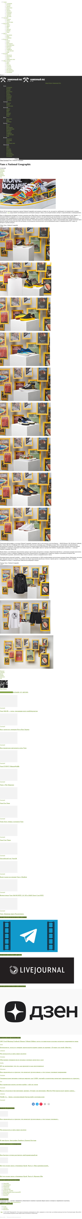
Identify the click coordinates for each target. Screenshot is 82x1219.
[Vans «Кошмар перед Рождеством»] (8, 909)
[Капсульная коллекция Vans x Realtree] (8, 872)
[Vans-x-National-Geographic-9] (25, 505)
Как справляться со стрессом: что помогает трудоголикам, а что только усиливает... (29, 1119)
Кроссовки (6, 23)
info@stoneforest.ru (16, 1202)
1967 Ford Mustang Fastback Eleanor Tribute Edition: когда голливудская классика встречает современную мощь (39, 1041)
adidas (8, 26)
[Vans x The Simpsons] (8, 780)
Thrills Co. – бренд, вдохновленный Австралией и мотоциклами (22, 1097)
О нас (4, 1206)
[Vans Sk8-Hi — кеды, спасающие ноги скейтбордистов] (8, 706)
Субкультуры (10, 50)
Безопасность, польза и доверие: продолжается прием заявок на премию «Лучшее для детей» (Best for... (36, 1047)
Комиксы (8, 46)
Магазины (9, 35)
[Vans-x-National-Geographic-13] (26, 668)
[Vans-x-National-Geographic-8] (25, 470)
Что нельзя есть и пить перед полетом (13, 1054)
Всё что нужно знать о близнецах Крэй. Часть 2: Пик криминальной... (24, 1166)
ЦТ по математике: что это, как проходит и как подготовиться (22, 1066)
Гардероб (5, 17)
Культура (5, 39)
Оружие (8, 65)
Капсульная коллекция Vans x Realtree (13, 877)
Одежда (8, 19)
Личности (9, 55)
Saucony (8, 29)
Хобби (2, 1063)
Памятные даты (10, 59)
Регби (8, 9)
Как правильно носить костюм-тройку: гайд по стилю (19, 1084)
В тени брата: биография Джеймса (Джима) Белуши (18, 1140)
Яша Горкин (3, 688)
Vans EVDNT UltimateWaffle (9, 766)
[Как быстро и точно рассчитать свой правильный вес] (4, 1152)
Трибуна (8, 15)
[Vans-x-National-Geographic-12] (25, 633)
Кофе (7, 52)
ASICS (8, 25)
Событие (2, 1050)
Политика (9, 56)
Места (5, 33)
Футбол (8, 4)
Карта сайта (2, 1217)
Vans (8, 212)
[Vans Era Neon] (8, 798)
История (5, 53)
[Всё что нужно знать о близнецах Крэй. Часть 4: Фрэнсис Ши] (4, 1173)
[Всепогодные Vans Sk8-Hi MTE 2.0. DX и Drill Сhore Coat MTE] (8, 891)
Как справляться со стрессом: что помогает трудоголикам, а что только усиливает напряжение (33, 1072)
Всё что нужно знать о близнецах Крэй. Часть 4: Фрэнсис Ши (21, 1176)
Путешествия (10, 70)
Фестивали (9, 69)
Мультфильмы (10, 45)
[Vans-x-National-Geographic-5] (25, 365)
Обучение (2, 1069)
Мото (7, 63)
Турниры (8, 13)
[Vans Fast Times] (8, 835)
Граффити (9, 49)
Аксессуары (9, 22)
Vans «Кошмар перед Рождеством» (12, 914)
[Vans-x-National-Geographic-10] (25, 540)
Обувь (8, 20)
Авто (7, 62)
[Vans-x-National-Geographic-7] (25, 435)
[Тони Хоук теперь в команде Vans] (8, 817)
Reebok (8, 30)
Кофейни (8, 37)
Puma (7, 32)
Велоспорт (9, 7)
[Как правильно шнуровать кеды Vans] (8, 743)
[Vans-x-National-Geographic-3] (25, 295)
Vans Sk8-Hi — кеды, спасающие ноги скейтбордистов (19, 711)
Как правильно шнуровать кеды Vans (13, 748)
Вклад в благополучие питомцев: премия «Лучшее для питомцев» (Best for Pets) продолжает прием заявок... (37, 1091)
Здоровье (8, 68)
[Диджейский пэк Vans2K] (8, 854)
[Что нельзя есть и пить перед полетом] (4, 1126)
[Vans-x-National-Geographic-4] (25, 330)
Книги (8, 40)
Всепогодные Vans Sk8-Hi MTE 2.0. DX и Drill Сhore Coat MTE (22, 895)
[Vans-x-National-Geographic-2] (25, 260)
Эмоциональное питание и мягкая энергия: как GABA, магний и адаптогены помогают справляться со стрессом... (40, 1078)
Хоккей (8, 10)
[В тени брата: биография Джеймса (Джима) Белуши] (4, 1137)
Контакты (6, 1209)
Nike (7, 27)
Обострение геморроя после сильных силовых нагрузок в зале (22, 1060)
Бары (7, 36)
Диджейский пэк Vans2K (8, 858)
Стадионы (9, 3)
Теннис (8, 6)
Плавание (9, 12)
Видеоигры (9, 43)
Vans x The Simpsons (7, 785)
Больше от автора (20, 692)
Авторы (5, 1208)
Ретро (8, 58)
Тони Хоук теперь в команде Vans (11, 821)
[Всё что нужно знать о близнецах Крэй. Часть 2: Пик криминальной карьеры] (4, 1162)
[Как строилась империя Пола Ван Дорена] (8, 725)
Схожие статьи (6, 692)
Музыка (8, 47)
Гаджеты (8, 66)
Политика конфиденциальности (14, 1217)
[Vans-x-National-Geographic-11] (24, 598)
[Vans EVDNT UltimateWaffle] (8, 762)
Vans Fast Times (5, 840)
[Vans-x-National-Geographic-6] (25, 400)
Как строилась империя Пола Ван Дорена (14, 729)
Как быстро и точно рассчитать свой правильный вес (18, 1155)
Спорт (5, 2)
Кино (7, 42)
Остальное (9, 72)
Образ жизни (6, 60)
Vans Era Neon (5, 803)
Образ (1, 160)
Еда (1, 1081)
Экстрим (8, 16)
